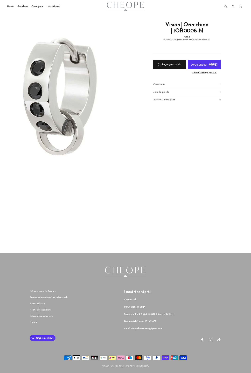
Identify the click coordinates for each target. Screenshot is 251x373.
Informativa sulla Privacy (43, 291)
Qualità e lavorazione (164, 99)
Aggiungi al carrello (171, 64)
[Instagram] (210, 340)
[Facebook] (202, 340)
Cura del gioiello (161, 92)
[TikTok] (219, 340)
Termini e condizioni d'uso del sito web (49, 297)
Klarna (33, 322)
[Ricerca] (225, 6)
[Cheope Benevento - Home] (125, 272)
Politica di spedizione (40, 310)
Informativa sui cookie (41, 316)
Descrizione (159, 84)
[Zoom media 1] (63, 91)
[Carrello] (240, 6)
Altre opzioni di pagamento (204, 72)
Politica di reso (37, 303)
